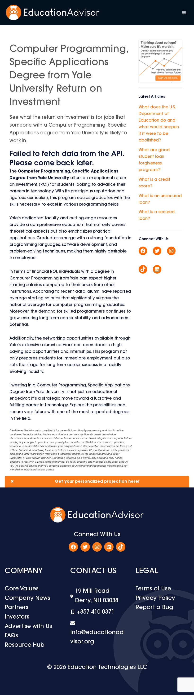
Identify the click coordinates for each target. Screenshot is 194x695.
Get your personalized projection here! (75, 482)
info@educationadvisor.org (97, 637)
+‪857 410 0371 (95, 612)
